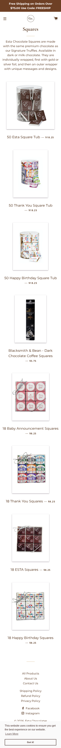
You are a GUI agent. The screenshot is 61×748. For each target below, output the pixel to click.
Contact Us (30, 683)
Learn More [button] (11, 734)
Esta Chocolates (36, 721)
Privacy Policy (30, 701)
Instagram (32, 713)
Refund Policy (30, 696)
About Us (30, 678)
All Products (30, 673)
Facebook (32, 708)
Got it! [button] (30, 742)
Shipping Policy (30, 691)
